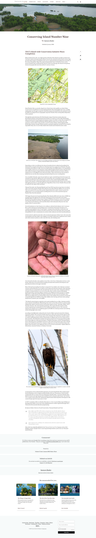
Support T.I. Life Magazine (46, 462)
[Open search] (78, 2)
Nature (51, 451)
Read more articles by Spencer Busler (45, 472)
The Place (58, 1)
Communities (34, 524)
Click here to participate (57, 461)
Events (39, 1)
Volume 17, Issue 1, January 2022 (42, 451)
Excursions (27, 524)
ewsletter (60, 427)
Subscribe (66, 532)
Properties (42, 522)
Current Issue (32, 1)
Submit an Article (46, 524)
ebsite (27, 428)
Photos (51, 522)
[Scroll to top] (80, 51)
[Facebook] (80, 59)
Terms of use (44, 528)
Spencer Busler (49, 41)
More (63, 1)
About (39, 524)
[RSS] (38, 526)
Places (55, 451)
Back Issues (45, 1)
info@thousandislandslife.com (53, 441)
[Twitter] (80, 55)
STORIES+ (52, 1)
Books (47, 522)
